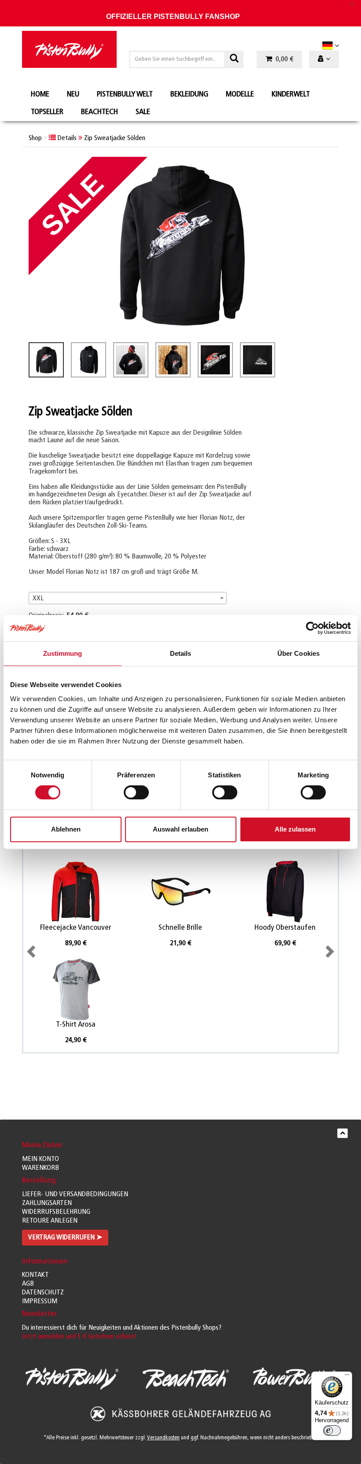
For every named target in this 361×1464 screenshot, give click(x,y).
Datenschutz (43, 1292)
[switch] (136, 792)
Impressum (39, 1301)
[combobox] (128, 598)
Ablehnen (66, 829)
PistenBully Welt (125, 95)
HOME (40, 95)
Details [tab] (181, 653)
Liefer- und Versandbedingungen (75, 1194)
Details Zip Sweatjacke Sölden (100, 138)
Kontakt (35, 1275)
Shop (35, 138)
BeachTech (99, 112)
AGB (28, 1283)
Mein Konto (40, 1159)
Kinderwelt (291, 95)
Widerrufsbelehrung (56, 1212)
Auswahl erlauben (180, 829)
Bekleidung (189, 95)
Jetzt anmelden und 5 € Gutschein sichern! (79, 1336)
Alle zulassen (295, 829)
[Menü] (347, 1377)
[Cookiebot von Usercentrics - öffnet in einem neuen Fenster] (312, 628)
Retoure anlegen (49, 1220)
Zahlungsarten (47, 1203)
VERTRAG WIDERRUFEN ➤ (65, 1237)
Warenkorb (40, 1168)
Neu (73, 95)
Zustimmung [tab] (62, 653)
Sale (143, 112)
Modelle (240, 95)
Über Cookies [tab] (298, 653)
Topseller (47, 112)
